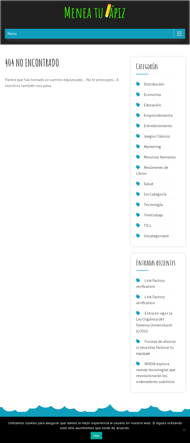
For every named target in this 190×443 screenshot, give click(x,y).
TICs (147, 225)
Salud (148, 183)
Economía (152, 94)
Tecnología (153, 204)
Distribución (154, 84)
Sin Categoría (155, 194)
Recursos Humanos (160, 157)
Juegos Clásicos (157, 136)
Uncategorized (156, 235)
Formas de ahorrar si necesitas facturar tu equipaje (156, 347)
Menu (12, 33)
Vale (96, 436)
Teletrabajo (153, 215)
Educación (152, 105)
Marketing (152, 146)
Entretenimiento (158, 125)
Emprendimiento (158, 115)
